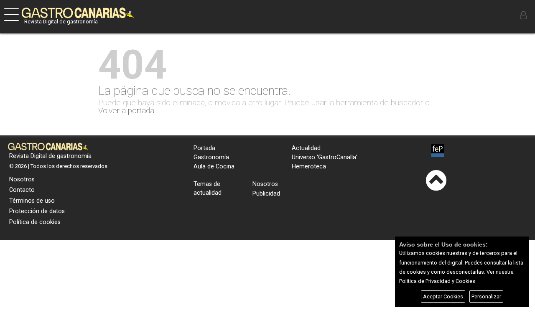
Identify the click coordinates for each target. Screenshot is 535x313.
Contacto (22, 189)
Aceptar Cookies (443, 296)
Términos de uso (32, 200)
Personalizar (486, 296)
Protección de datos (37, 211)
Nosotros (22, 179)
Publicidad (266, 193)
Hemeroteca (309, 166)
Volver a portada (126, 110)
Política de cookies (35, 222)
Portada (204, 148)
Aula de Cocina (214, 166)
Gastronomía (211, 157)
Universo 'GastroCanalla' (324, 157)
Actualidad (306, 148)
